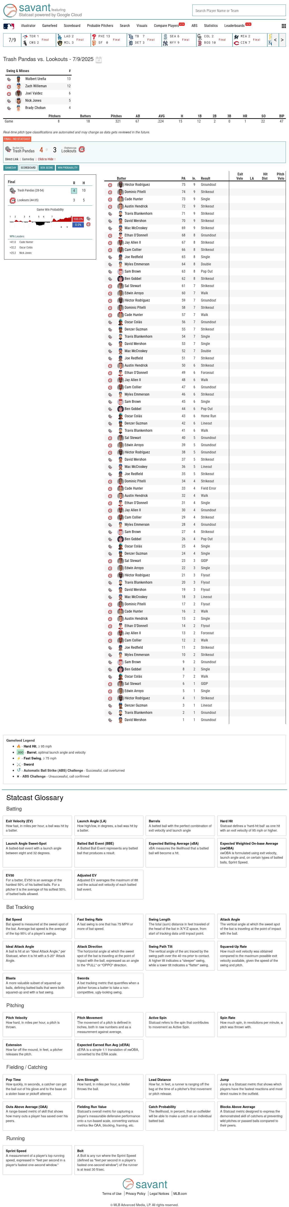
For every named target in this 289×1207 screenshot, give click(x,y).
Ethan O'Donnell (136, 235)
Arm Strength (87, 1079)
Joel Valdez (33, 93)
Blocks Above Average (237, 1106)
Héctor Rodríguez (137, 184)
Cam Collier (133, 250)
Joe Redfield (134, 257)
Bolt (80, 1150)
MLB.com (180, 1193)
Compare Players (166, 26)
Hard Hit (30, 746)
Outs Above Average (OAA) (27, 1106)
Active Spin (158, 1017)
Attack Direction (89, 946)
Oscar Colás (133, 322)
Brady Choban (35, 108)
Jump (224, 1079)
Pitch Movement (90, 1017)
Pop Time (13, 1079)
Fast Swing (32, 758)
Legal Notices (160, 1193)
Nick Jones (33, 100)
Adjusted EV (87, 875)
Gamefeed (49, 26)
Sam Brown (133, 271)
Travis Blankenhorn (138, 213)
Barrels (154, 821)
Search (125, 26)
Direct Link (12, 159)
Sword (29, 764)
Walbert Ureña (35, 79)
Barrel (31, 752)
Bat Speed (14, 919)
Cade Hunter (134, 199)
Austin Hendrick (136, 206)
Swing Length (159, 919)
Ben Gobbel (133, 278)
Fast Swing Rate (90, 919)
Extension (14, 1044)
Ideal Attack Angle (20, 946)
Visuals (142, 26)
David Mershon (135, 221)
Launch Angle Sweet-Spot (26, 843)
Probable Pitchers (100, 26)
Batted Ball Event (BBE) (95, 843)
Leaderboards (237, 26)
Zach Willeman (36, 86)
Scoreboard (72, 26)
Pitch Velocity (16, 1017)
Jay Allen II (133, 242)
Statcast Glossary (34, 797)
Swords (83, 978)
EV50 (10, 875)
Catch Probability (162, 1106)
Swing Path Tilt (160, 946)
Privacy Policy (136, 1193)
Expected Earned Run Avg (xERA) (103, 1044)
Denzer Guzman (136, 329)
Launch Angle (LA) (91, 821)
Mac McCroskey (136, 228)
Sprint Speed (16, 1150)
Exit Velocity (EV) (19, 821)
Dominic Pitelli (135, 192)
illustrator (28, 26)
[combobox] (239, 10)
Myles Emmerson (137, 264)
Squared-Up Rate (233, 946)
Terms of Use (112, 1193)
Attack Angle (230, 919)
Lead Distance (160, 1079)
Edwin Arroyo (134, 293)
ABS (194, 26)
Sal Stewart (133, 286)
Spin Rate (227, 1017)
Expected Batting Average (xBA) (174, 843)
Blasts (11, 978)
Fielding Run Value (92, 1106)
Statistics (211, 26)
